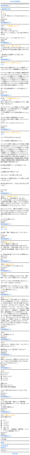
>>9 (2, 229)
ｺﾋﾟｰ (9, 22)
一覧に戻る (4, 445)
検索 (4, 9)
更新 (6, 5)
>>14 (2, 64)
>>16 (2, 27)
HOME (8, 9)
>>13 (2, 100)
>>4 (2, 275)
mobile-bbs (15, 453)
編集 (6, 22)
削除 (2, 22)
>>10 (5, 229)
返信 (2, 5)
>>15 (2, 47)
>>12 (2, 134)
